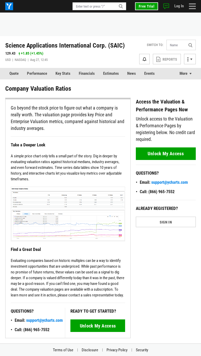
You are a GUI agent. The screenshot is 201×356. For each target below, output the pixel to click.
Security (142, 350)
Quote (14, 73)
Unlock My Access (98, 326)
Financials (87, 73)
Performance (37, 73)
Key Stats (62, 73)
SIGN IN (166, 222)
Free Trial (146, 6)
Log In (179, 6)
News (131, 73)
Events (149, 73)
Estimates (111, 73)
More (183, 73)
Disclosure (90, 350)
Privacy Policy (117, 350)
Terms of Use (63, 350)
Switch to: (155, 45)
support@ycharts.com (44, 320)
